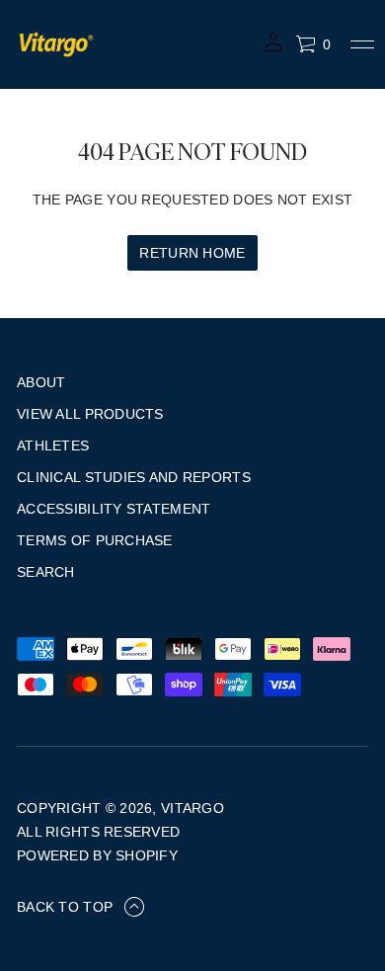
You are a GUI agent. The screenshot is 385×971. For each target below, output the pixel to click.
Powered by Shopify (97, 855)
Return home (192, 253)
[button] (313, 44)
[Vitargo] (56, 44)
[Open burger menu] (362, 44)
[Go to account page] (273, 48)
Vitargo (192, 808)
